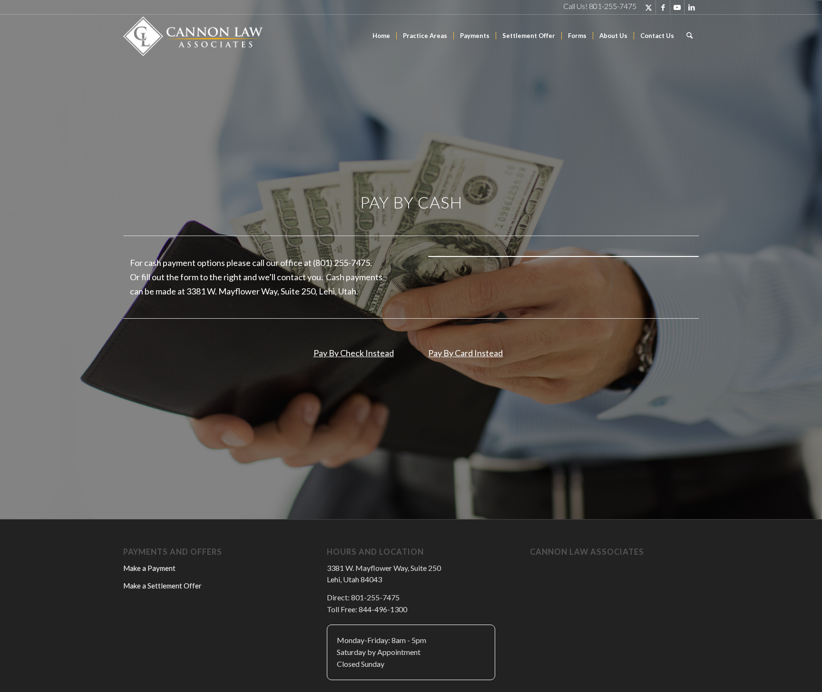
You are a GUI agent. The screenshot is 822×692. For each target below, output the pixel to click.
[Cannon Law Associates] (194, 35)
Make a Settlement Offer (162, 585)
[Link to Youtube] (677, 7)
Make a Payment (149, 568)
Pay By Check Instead (353, 353)
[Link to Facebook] (663, 7)
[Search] (689, 35)
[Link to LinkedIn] (692, 7)
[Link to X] (649, 7)
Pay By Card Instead (465, 353)
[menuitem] (381, 35)
